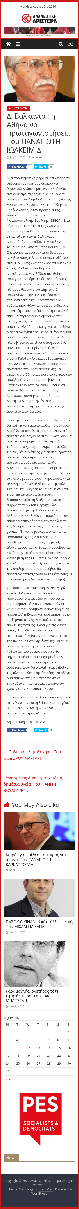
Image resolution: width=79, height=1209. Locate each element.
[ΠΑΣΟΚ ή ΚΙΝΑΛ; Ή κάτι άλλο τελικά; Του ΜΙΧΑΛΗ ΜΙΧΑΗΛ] (39, 881)
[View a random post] (70, 44)
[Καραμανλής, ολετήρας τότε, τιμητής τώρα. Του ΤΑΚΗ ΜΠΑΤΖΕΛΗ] (37, 944)
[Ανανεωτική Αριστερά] (8, 44)
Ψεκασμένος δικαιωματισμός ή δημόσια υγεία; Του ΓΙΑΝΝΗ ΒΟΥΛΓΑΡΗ (33, 784)
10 (7, 1048)
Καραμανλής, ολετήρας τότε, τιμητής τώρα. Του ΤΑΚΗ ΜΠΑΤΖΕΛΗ (33, 995)
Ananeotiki (38, 157)
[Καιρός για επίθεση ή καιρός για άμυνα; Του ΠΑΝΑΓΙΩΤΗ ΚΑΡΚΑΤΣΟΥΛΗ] (39, 814)
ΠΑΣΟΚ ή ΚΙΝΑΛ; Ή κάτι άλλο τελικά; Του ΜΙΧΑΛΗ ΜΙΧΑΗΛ (39, 924)
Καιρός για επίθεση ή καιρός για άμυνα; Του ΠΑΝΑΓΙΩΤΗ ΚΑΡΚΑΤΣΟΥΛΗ (36, 859)
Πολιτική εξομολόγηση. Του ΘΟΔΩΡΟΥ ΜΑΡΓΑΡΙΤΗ (32, 755)
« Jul (9, 1079)
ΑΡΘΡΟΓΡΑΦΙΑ (18, 108)
